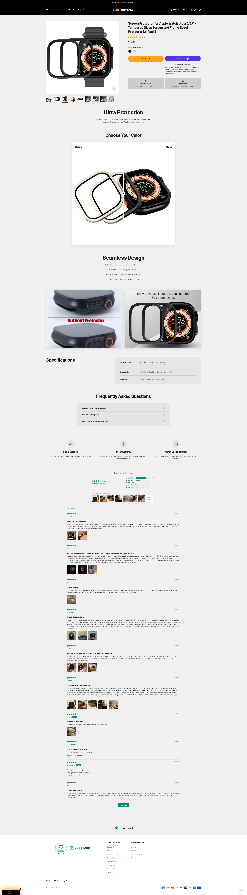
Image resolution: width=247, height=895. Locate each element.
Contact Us (110, 847)
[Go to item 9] (111, 99)
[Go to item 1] (49, 99)
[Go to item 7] (96, 99)
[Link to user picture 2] (82, 535)
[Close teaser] (20, 889)
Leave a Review (136, 854)
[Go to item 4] (72, 99)
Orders (133, 847)
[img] (71, 513)
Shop (48, 10)
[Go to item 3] (65, 99)
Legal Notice (111, 872)
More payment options (182, 64)
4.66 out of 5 (106, 481)
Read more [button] (70, 628)
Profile (133, 858)
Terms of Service (112, 869)
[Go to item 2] (57, 99)
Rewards (134, 851)
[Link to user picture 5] (113, 704)
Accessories (60, 10)
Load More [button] (123, 805)
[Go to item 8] (103, 99)
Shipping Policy (112, 861)
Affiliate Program (112, 854)
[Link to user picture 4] (102, 704)
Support (81, 10)
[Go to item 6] (88, 99)
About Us (71, 10)
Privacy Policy (111, 865)
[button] (133, 37)
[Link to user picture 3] (92, 569)
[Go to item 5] (80, 99)
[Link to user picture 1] (71, 535)
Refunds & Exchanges (114, 858)
